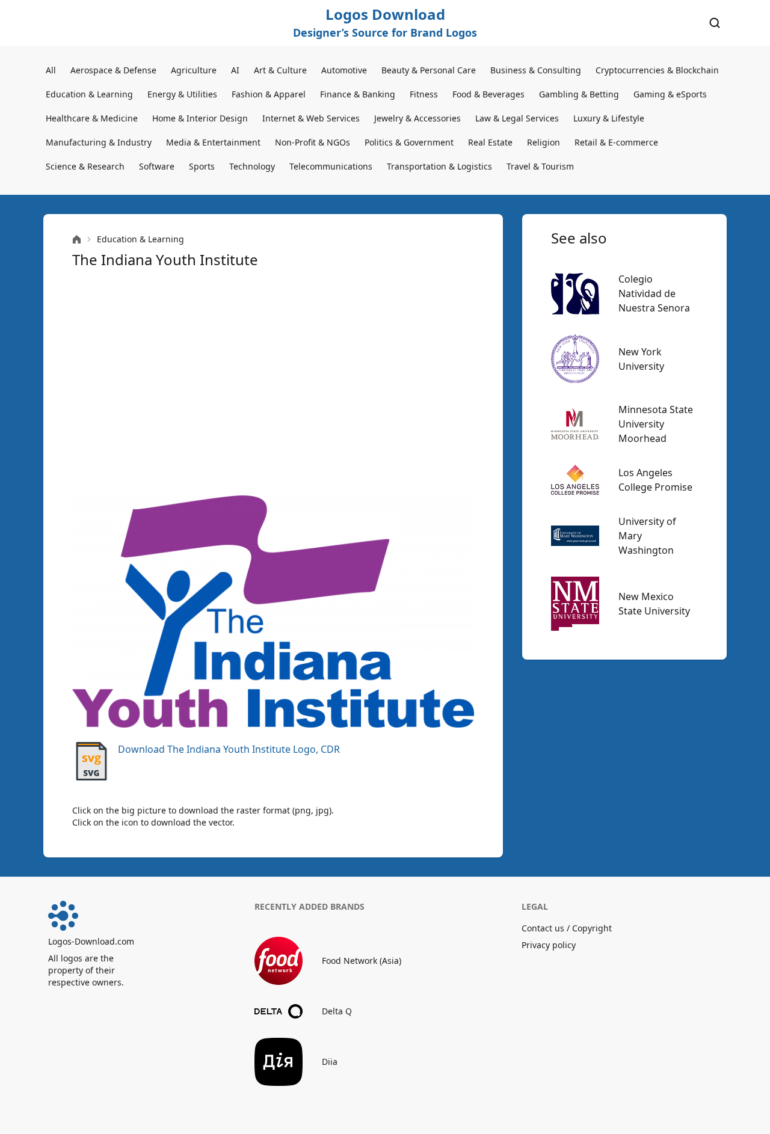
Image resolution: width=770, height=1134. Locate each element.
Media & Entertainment (213, 142)
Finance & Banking (357, 94)
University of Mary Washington (647, 536)
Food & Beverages (488, 94)
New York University (641, 359)
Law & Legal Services (517, 118)
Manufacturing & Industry (99, 142)
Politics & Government (409, 142)
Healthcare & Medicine (92, 118)
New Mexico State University (654, 604)
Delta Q (337, 1011)
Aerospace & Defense (113, 70)
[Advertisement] (273, 382)
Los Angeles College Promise (655, 480)
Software (156, 166)
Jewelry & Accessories (417, 118)
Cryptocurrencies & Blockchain (657, 70)
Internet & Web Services (311, 118)
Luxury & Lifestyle (608, 118)
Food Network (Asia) (361, 960)
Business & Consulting (535, 70)
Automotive (344, 70)
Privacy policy (549, 945)
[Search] (715, 23)
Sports (202, 166)
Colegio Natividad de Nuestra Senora (654, 293)
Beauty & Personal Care (428, 70)
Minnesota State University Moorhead (655, 424)
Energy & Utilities (182, 94)
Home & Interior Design (200, 118)
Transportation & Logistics (439, 166)
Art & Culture (280, 70)
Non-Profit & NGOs (312, 142)
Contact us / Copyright (567, 928)
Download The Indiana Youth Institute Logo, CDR (229, 749)
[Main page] (76, 239)
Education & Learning (89, 94)
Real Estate (490, 142)
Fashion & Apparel (269, 94)
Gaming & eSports (670, 94)
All (51, 70)
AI (235, 70)
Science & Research (85, 166)
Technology (252, 166)
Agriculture (194, 70)
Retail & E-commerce (616, 142)
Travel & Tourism (540, 166)
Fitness (424, 94)
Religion (543, 142)
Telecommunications (330, 166)
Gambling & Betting (579, 94)
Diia (329, 1061)
